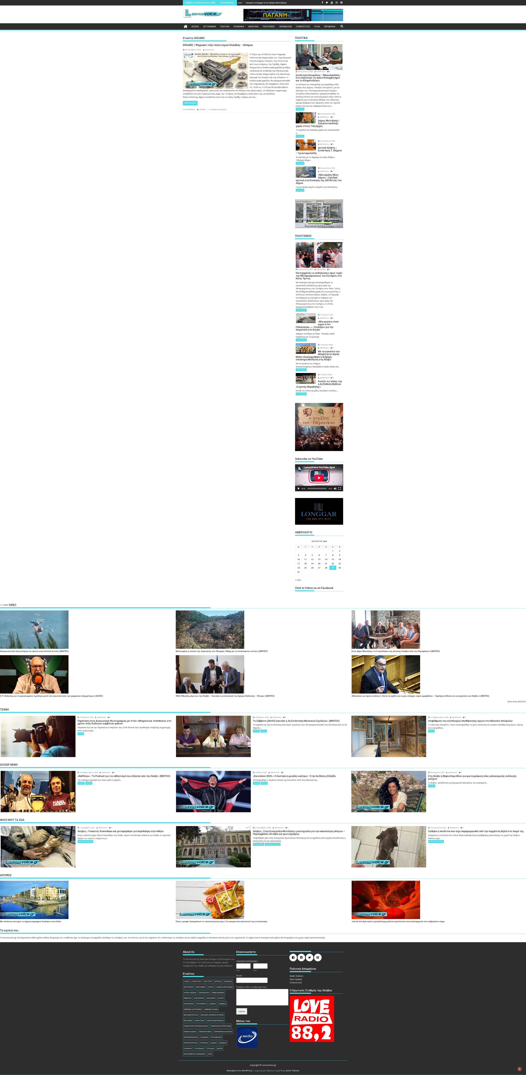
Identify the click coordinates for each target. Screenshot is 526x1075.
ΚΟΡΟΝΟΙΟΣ (189, 1003)
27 (319, 567)
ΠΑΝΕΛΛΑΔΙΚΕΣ (190, 1031)
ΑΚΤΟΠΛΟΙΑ (188, 987)
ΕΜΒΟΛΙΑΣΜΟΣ (218, 992)
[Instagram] (302, 957)
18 (305, 563)
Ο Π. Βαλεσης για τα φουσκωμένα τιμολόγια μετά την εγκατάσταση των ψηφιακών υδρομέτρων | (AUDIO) (51, 696)
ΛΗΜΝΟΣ (222, 1003)
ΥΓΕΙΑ (317, 26)
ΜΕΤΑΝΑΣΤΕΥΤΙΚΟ (191, 1015)
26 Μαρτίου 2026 (262, 717)
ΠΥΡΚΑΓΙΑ (204, 1043)
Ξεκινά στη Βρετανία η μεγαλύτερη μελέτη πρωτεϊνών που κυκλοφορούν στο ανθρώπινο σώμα (398, 921)
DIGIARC (202, 109)
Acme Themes (292, 1070)
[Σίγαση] (335, 488)
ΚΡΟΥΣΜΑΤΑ (202, 1003)
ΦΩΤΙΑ (219, 1048)
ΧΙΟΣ (210, 1054)
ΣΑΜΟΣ (214, 1043)
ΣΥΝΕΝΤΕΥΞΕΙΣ (303, 26)
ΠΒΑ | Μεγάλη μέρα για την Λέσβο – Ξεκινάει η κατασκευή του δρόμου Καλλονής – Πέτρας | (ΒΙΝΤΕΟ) (225, 696)
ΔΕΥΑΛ (211, 987)
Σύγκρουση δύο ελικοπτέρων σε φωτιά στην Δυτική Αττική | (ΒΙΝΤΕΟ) (34, 651)
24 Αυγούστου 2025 (438, 827)
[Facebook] (294, 957)
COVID (186, 981)
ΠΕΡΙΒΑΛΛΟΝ (285, 26)
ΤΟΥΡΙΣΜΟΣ (199, 1048)
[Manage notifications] (519, 1069)
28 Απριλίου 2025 (437, 772)
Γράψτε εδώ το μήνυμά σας (252, 987)
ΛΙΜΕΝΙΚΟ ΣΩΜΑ (211, 1009)
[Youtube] (318, 957)
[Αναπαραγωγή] (298, 488)
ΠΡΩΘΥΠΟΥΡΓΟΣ (191, 1043)
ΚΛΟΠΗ (221, 998)
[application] (319, 477)
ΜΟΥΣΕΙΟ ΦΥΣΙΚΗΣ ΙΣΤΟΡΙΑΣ (212, 1015)
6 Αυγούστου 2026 (305, 71)
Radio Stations (296, 975)
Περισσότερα (190, 103)
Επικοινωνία (296, 982)
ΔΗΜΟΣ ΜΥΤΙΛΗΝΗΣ (224, 987)
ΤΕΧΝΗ (80, 734)
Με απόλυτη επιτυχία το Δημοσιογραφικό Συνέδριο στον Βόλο (30, 921)
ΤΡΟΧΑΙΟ (210, 1048)
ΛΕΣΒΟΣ (195, 26)
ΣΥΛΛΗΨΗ (188, 1048)
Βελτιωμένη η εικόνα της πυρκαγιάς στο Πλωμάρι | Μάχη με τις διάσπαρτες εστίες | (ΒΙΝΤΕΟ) (222, 651)
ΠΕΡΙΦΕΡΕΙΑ (329, 26)
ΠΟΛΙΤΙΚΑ (224, 26)
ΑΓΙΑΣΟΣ (218, 981)
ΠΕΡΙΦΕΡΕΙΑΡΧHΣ (191, 1037)
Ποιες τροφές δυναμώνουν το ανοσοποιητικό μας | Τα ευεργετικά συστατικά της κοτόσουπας (221, 921)
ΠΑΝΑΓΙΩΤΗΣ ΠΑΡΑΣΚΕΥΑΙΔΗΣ (196, 1026)
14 (326, 559)
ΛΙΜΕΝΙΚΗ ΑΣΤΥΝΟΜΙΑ (193, 1009)
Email (239, 975)
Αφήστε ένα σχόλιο (219, 109)
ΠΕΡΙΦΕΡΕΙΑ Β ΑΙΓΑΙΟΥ (223, 1031)
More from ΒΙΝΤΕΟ (517, 701)
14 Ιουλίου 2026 (326, 345)
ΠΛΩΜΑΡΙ (204, 1037)
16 (339, 559)
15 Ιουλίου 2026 (326, 315)
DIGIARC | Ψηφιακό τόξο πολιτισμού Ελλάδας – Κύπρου (218, 45)
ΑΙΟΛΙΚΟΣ (228, 981)
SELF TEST (208, 981)
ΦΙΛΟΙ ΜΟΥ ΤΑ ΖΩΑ (85, 841)
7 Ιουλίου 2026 (326, 374)
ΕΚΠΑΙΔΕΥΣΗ (204, 992)
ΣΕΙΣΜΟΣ (223, 1043)
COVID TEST (196, 981)
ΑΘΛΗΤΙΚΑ (253, 26)
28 (326, 567)
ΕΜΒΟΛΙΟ (187, 998)
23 (339, 563)
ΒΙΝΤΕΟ (256, 731)
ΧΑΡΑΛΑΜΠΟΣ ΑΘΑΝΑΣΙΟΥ (194, 1054)
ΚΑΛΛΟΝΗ (211, 998)
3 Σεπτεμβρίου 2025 (263, 827)
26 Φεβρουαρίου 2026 (88, 772)
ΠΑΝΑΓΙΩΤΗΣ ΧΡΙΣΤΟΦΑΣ (221, 1026)
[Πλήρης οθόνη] (339, 488)
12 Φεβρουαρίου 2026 (439, 717)
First (238, 970)
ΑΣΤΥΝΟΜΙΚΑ (209, 26)
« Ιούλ (298, 580)
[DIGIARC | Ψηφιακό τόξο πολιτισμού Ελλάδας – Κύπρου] (215, 54)
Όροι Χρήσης (296, 979)
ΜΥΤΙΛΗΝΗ (188, 1020)
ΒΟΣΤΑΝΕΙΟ (201, 987)
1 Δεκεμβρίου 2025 (87, 827)
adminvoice (209, 50)
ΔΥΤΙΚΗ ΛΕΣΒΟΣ (190, 992)
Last (255, 970)
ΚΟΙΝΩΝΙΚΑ (239, 26)
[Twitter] (310, 957)
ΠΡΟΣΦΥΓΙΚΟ (216, 1037)
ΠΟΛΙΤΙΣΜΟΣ (269, 26)
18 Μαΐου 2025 (261, 772)
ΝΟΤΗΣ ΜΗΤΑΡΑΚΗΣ (215, 1020)
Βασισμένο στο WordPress (239, 1070)
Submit (241, 1011)
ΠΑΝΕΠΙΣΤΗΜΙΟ (205, 1031)
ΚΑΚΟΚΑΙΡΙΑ (199, 998)
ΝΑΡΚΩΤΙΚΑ (200, 1020)
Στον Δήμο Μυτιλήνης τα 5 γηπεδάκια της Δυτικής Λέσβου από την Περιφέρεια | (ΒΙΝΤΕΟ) (396, 651)
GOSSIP (81, 783)
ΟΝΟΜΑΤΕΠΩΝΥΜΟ (247, 961)
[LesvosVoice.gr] (185, 26)
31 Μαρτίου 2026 (86, 717)
